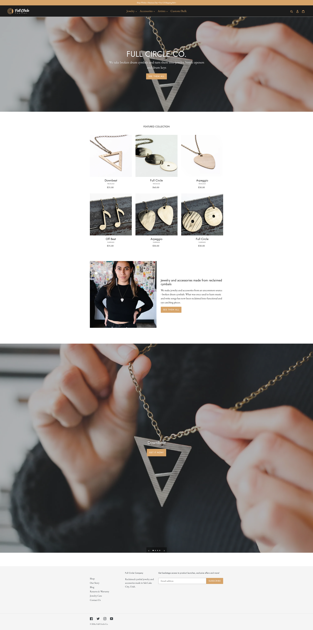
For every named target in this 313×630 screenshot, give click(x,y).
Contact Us (95, 600)
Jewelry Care (96, 595)
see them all (156, 76)
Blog (92, 587)
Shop (92, 578)
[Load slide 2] (155, 550)
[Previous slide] (148, 550)
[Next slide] (164, 550)
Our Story (94, 582)
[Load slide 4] (160, 550)
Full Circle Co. (102, 624)
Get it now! (156, 452)
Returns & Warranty (99, 591)
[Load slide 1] (153, 550)
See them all (171, 309)
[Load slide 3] (157, 550)
